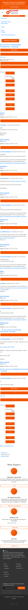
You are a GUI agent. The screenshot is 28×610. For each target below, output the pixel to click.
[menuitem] (6, 21)
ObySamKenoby (4, 323)
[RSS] (19, 591)
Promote (6, 576)
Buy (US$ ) (14, 7)
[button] (10, 73)
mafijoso (2, 113)
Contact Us (6, 574)
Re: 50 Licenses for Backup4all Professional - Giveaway (10, 330)
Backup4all (16, 554)
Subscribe (21, 588)
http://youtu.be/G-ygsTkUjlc (19, 181)
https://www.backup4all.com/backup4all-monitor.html (13, 163)
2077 (5, 141)
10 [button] (10, 94)
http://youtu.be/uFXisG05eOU (7, 238)
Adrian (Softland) (4, 139)
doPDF (16, 555)
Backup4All (18, 566)
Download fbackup (10, 40)
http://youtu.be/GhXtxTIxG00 (7, 347)
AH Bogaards (3, 166)
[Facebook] (4, 591)
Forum (16, 604)
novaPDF (12, 555)
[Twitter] (8, 591)
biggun (2, 271)
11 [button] (10, 99)
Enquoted (23, 557)
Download (18, 564)
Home (5, 564)
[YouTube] (15, 591)
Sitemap (12, 604)
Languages (6, 568)
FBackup (6, 566)
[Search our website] (26, 12)
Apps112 (9, 557)
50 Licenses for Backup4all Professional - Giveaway (10, 46)
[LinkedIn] (11, 591)
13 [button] (10, 104)
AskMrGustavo (4, 219)
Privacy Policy (19, 568)
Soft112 (5, 557)
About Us (6, 572)
